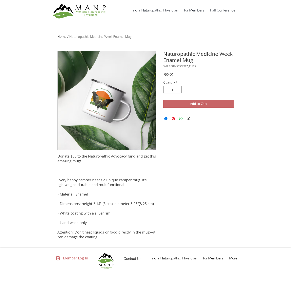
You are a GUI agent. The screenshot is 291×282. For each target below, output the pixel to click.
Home (62, 36)
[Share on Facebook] (166, 118)
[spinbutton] (172, 89)
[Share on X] (188, 118)
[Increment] (178, 89)
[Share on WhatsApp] (181, 118)
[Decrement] (166, 89)
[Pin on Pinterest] (173, 118)
